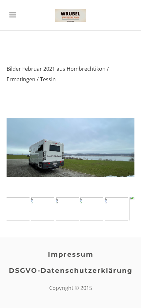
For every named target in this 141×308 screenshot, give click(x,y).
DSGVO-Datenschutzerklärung (70, 270)
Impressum (70, 254)
